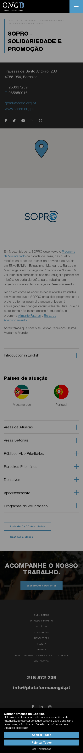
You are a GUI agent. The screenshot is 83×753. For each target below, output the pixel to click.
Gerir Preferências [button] (41, 748)
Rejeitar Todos (41, 742)
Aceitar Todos (41, 734)
